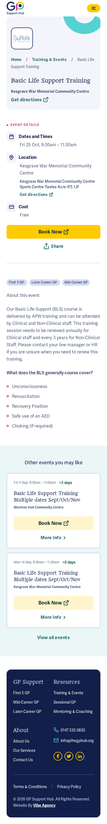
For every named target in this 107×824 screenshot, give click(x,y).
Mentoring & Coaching (73, 711)
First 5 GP (21, 693)
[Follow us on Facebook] (58, 756)
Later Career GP (27, 711)
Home (16, 59)
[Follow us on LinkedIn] (79, 756)
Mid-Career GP (26, 702)
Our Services (24, 750)
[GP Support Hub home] (15, 8)
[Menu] (93, 8)
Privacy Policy (69, 786)
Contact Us (23, 760)
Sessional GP (65, 702)
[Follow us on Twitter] (68, 756)
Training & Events (68, 693)
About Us (21, 741)
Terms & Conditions (30, 786)
